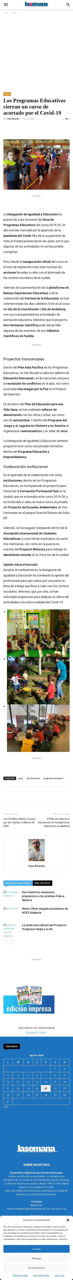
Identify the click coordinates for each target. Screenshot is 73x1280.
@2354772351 (36, 1032)
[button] (68, 1220)
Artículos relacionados (18, 883)
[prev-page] (5, 942)
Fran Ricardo (13, 118)
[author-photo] (36, 861)
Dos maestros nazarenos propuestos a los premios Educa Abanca (43, 896)
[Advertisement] (36, 53)
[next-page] (11, 942)
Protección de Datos (41, 1275)
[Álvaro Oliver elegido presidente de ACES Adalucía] (11, 913)
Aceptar (36, 1249)
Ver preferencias (36, 1267)
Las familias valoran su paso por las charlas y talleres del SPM (19, 822)
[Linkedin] (48, 131)
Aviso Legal (59, 1275)
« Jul (5, 1106)
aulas (20, 778)
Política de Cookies (20, 1275)
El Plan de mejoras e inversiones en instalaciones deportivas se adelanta (54, 822)
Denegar (36, 1258)
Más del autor (42, 883)
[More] (64, 131)
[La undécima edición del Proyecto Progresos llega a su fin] (11, 930)
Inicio (5, 12)
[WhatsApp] (33, 131)
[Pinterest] (56, 131)
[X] (25, 131)
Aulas (14, 12)
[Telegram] (41, 131)
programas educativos (53, 778)
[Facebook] (17, 131)
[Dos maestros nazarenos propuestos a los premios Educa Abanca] (11, 896)
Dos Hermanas (33, 778)
